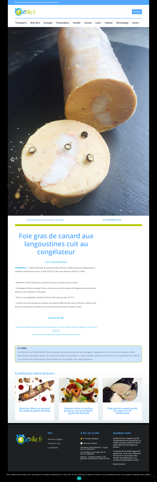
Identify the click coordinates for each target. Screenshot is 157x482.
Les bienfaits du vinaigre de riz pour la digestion (93, 453)
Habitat (109, 23)
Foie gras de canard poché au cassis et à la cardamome (122, 399)
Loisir (98, 23)
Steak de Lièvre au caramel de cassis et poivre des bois (34, 399)
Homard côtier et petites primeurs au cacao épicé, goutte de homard (78, 399)
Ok (79, 478)
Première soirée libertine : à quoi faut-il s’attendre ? (94, 448)
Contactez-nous (54, 443)
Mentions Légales (55, 439)
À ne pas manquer (91, 438)
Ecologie (48, 23)
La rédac (22, 348)
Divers (135, 23)
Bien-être (35, 23)
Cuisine (88, 23)
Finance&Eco (62, 23)
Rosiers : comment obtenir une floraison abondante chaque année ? (94, 458)
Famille (76, 23)
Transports (21, 23)
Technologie (122, 23)
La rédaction (53, 447)
